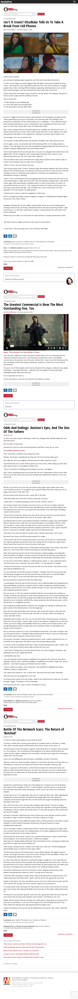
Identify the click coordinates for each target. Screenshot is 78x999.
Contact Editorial (34, 978)
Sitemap (50, 978)
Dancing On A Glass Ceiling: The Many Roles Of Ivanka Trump (23, 957)
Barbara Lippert (10, 30)
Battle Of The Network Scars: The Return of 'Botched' (21, 950)
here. (12, 441)
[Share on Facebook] (5, 236)
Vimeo (37, 352)
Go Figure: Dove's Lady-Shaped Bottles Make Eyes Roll (21, 954)
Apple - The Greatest (12, 352)
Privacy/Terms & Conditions (20, 980)
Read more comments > (65, 267)
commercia (16, 129)
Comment (8, 268)
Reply (5, 264)
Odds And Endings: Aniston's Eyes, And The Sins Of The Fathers (24, 947)
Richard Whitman (10, 312)
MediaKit (25, 978)
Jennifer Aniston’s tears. (16, 450)
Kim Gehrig (28, 352)
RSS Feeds (43, 978)
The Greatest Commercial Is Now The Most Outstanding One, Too (25, 944)
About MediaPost (17, 978)
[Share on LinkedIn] (10, 236)
